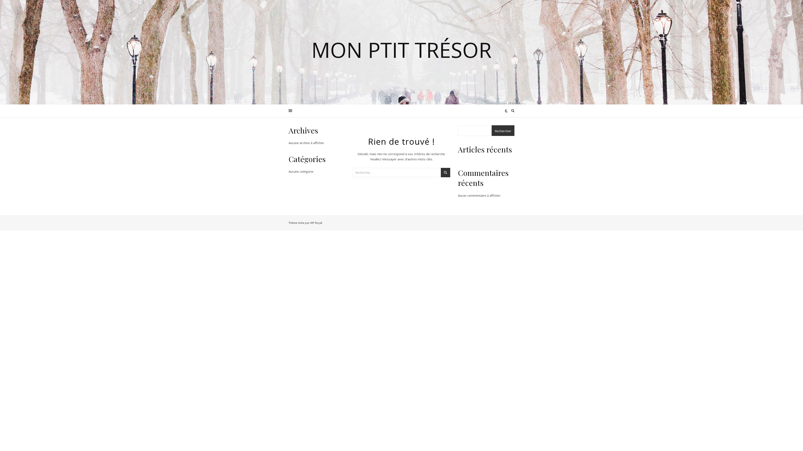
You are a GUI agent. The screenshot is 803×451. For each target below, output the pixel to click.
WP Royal (316, 223)
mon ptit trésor (401, 49)
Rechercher (503, 131)
